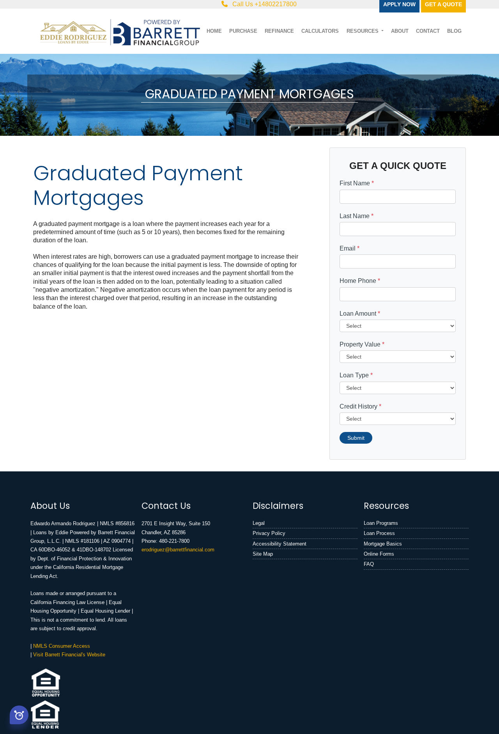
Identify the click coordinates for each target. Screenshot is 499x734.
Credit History (360, 406)
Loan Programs (381, 523)
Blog (454, 31)
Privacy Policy (269, 533)
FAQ (369, 564)
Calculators (320, 31)
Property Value (362, 344)
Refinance (279, 31)
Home (214, 31)
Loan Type (356, 375)
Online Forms (379, 554)
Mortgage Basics (383, 544)
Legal (259, 523)
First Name (357, 183)
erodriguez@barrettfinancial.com (178, 550)
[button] (19, 715)
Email (349, 248)
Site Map (263, 554)
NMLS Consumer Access (61, 646)
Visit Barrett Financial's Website (69, 655)
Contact (428, 31)
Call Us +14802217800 (264, 4)
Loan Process (379, 533)
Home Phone (360, 280)
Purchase (243, 31)
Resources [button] (363, 31)
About (400, 31)
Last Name (356, 216)
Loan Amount (360, 313)
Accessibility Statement (279, 544)
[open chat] (19, 714)
